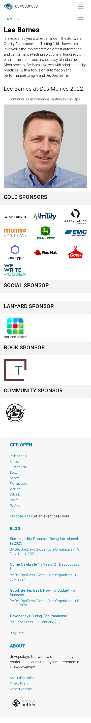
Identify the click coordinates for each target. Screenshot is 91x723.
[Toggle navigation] (81, 6)
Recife (14, 500)
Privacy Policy (19, 683)
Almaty (14, 461)
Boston (14, 472)
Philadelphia (18, 456)
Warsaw (15, 489)
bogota (14, 478)
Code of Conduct (21, 689)
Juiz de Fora (18, 467)
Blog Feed (17, 633)
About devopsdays (23, 678)
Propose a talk (21, 516)
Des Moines (14, 19)
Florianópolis (18, 483)
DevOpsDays (26, 6)
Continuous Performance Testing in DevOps (44, 99)
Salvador (15, 494)
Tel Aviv (15, 505)
